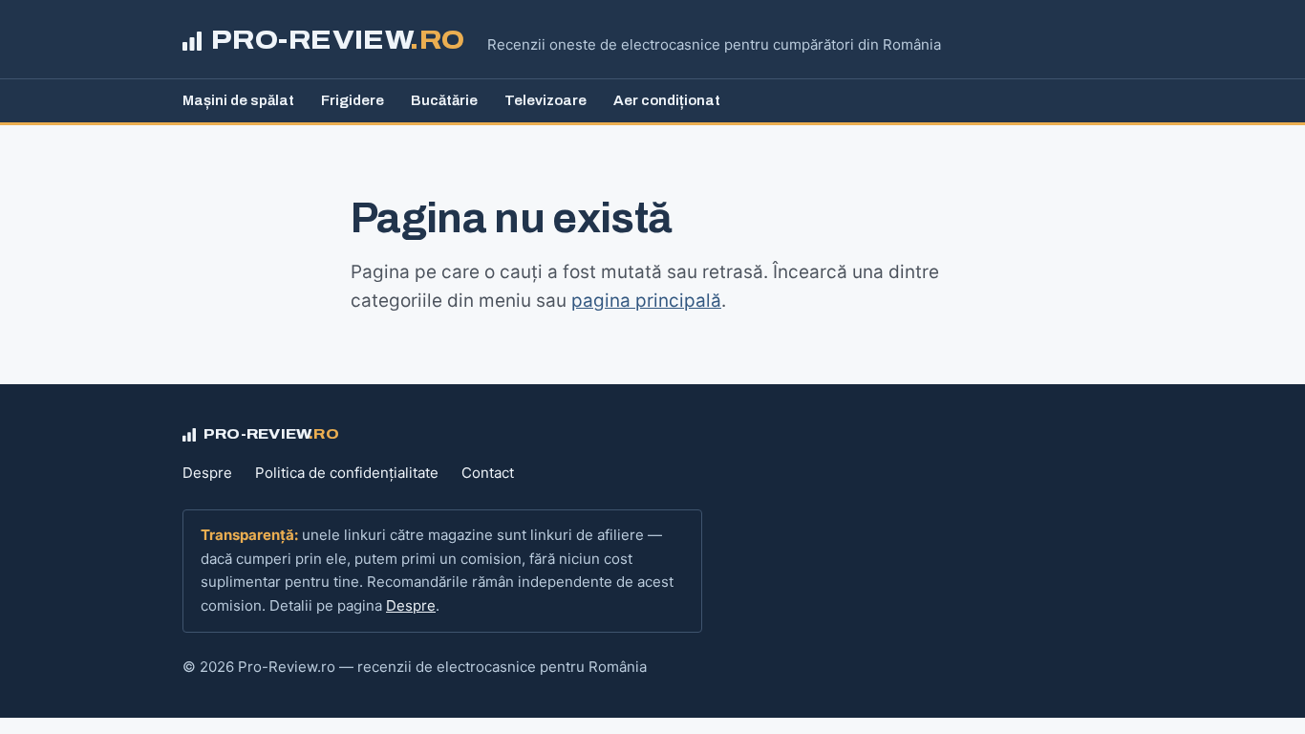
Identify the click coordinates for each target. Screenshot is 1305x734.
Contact (487, 473)
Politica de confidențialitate (347, 473)
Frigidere (352, 100)
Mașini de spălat (238, 100)
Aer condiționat (666, 100)
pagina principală (646, 301)
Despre (207, 473)
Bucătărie (444, 100)
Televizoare (545, 100)
